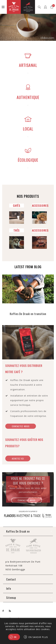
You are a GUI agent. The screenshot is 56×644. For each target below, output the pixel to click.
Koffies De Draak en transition (28, 314)
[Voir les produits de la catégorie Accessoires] (39, 217)
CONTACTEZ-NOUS (20, 426)
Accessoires (40, 205)
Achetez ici (18, 458)
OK (15, 637)
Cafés (16, 205)
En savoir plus (38, 637)
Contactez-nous (26, 500)
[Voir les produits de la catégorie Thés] (16, 242)
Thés (17, 230)
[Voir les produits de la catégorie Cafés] (16, 217)
